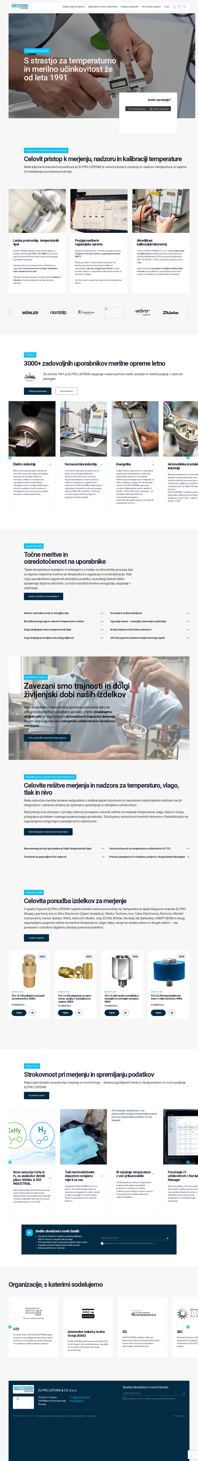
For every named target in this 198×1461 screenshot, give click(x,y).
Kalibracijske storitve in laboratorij (102, 6)
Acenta (182, 1416)
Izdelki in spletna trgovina (74, 6)
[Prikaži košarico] (184, 6)
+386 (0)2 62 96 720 (81, 1397)
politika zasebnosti (61, 1416)
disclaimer (92, 1416)
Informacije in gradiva (151, 6)
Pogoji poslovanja (44, 1416)
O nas (166, 6)
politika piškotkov (78, 1416)
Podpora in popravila (129, 6)
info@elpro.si (77, 1401)
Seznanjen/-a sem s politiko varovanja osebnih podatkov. (128, 1243)
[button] (10, 457)
